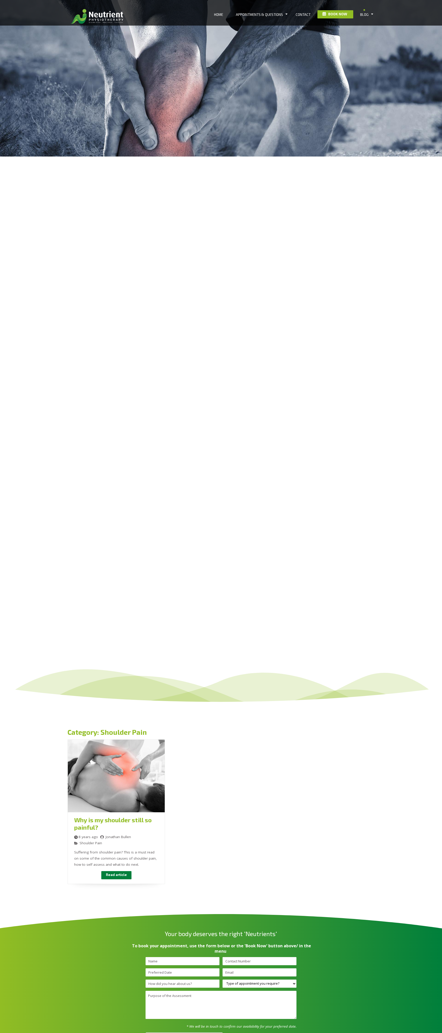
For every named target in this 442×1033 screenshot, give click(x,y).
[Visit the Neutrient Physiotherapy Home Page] (98, 26)
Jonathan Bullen (118, 837)
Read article (116, 875)
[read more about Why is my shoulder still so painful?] (116, 811)
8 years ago (88, 837)
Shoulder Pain (91, 843)
